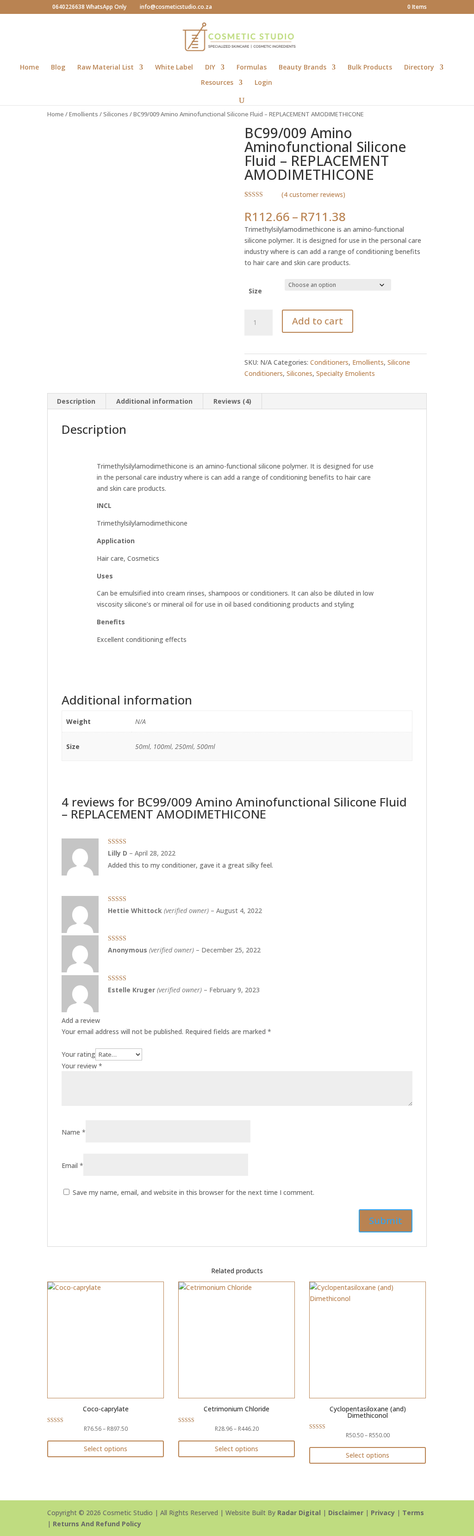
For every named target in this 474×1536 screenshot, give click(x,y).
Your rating (78, 1054)
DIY (210, 67)
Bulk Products (370, 67)
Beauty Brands (302, 67)
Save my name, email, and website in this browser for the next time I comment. (193, 1192)
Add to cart (317, 321)
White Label (174, 67)
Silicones (115, 114)
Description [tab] (76, 401)
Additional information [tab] (154, 401)
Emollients (83, 114)
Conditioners (329, 362)
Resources (217, 83)
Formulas (252, 67)
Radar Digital (299, 1512)
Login (263, 83)
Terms (413, 1512)
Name (74, 1132)
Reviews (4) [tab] (232, 401)
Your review (82, 1065)
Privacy (383, 1512)
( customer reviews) (313, 194)
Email (72, 1165)
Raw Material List (105, 67)
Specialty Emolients (345, 373)
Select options (105, 1448)
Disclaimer (345, 1512)
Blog (58, 67)
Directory (419, 67)
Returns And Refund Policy (97, 1523)
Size (255, 290)
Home (29, 67)
